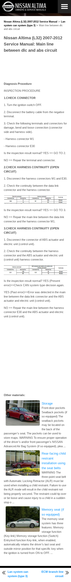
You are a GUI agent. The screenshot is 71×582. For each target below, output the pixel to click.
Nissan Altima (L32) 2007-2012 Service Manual (30, 21)
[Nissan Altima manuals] (24, 11)
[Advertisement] (35, 67)
